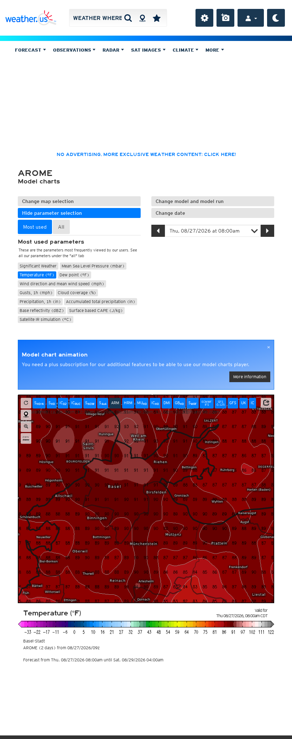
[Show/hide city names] (26, 438)
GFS (232, 402)
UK (243, 402)
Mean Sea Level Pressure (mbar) (93, 266)
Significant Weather (38, 266)
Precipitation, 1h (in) (40, 301)
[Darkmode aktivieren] (276, 18)
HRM (128, 402)
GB (179, 403)
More (213, 50)
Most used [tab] (35, 227)
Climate (184, 50)
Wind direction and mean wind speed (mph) (62, 283)
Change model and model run (190, 201)
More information (249, 376)
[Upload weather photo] (225, 18)
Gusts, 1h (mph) (36, 292)
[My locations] (156, 18)
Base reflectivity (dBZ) (42, 310)
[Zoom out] (26, 426)
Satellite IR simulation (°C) (46, 319)
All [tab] (61, 227)
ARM (115, 402)
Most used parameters (51, 242)
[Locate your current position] (26, 415)
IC (63, 403)
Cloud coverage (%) (77, 292)
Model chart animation (55, 355)
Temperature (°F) (37, 274)
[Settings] (204, 18)
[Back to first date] (26, 403)
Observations (73, 50)
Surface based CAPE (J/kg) (96, 310)
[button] (266, 403)
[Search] (128, 18)
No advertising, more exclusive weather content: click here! (146, 154)
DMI (166, 402)
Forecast (29, 50)
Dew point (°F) (74, 274)
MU (142, 403)
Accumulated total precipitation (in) (100, 301)
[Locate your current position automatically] (142, 18)
